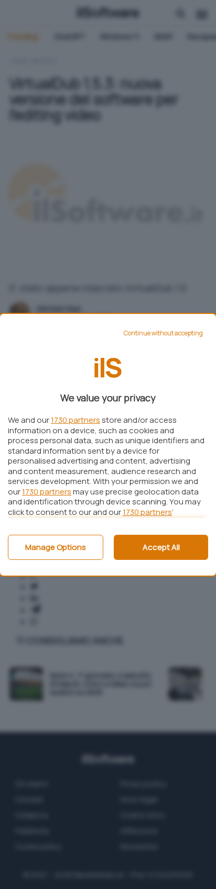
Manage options (55, 547)
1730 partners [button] (75, 419)
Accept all (161, 547)
